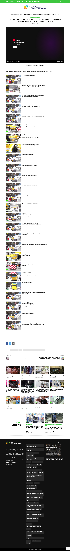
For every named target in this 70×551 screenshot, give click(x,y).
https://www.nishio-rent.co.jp (14, 73)
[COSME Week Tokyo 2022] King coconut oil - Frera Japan (11, 376)
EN (26, 1)
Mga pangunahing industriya (32, 500)
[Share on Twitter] (10, 343)
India (28, 472)
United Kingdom (36, 540)
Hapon (29, 467)
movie (39, 17)
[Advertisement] (35, 336)
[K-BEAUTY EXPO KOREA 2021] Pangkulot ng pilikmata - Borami (21, 358)
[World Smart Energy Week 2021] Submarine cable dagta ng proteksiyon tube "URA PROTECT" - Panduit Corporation (49, 358)
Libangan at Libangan (31, 488)
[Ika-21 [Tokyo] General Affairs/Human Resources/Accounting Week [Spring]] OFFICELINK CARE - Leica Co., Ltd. (42, 390)
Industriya (12, 1)
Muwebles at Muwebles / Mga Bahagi (34, 509)
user (28, 432)
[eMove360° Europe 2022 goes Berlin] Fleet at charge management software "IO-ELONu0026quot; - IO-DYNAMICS (27, 405)
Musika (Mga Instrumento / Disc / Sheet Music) (34, 506)
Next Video (62, 355)
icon (13, 370)
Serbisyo (29, 523)
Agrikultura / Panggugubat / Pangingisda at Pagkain (34, 449)
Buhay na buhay (30, 455)
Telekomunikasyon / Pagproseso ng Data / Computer (34, 532)
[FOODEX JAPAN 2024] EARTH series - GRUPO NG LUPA (56, 390)
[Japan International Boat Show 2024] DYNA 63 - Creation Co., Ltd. (42, 405)
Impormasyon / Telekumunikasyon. (34, 469)
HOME (7, 1)
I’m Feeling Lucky (9, 464)
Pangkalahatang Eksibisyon (32, 518)
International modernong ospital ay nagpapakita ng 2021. (54, 424)
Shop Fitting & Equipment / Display (34, 526)
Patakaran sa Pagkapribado (11, 462)
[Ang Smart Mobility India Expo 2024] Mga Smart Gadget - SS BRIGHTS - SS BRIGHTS (12, 390)
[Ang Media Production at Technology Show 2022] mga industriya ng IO (57, 376)
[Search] (63, 1)
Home (12, 14)
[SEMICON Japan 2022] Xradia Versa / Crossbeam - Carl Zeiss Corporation (56, 405)
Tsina (28, 540)
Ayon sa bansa (20, 1)
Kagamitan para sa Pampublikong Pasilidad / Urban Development (34, 476)
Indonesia (34, 472)
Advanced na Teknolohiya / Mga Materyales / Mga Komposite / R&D (34, 446)
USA (28, 543)
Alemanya (29, 452)
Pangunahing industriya (32, 521)
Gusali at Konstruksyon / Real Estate (34, 464)
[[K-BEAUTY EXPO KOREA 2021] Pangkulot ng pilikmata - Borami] (7, 358)
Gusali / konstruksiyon (37, 462)
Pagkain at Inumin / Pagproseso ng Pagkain (34, 515)
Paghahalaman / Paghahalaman (33, 511)
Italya (41, 472)
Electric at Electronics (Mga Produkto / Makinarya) (33, 459)
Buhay (36, 452)
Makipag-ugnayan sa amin (34, 1)
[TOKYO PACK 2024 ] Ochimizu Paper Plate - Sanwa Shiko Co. (42, 376)
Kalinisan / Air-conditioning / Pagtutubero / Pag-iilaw (34, 480)
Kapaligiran (29, 483)
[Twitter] (60, 1)
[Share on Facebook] (7, 343)
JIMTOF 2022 (28, 424)
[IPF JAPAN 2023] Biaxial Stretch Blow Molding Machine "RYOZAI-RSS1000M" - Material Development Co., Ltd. (12, 405)
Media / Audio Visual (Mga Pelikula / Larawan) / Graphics (35, 494)
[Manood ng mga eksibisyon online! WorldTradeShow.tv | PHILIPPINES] (35, 7)
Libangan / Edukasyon (31, 485)
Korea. (37, 483)
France (28, 462)
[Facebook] (58, 1)
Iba (34, 467)
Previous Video (8, 355)
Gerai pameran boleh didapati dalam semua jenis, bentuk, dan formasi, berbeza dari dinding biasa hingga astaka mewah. (54, 459)
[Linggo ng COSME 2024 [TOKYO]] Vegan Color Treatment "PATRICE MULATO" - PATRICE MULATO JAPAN (27, 376)
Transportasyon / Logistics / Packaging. (35, 538)
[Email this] (13, 343)
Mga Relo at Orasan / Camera (32, 502)
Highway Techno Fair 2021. (18, 14)
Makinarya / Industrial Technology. (34, 490)
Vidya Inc (39, 549)
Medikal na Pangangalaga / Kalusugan (34, 497)
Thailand (29, 535)
